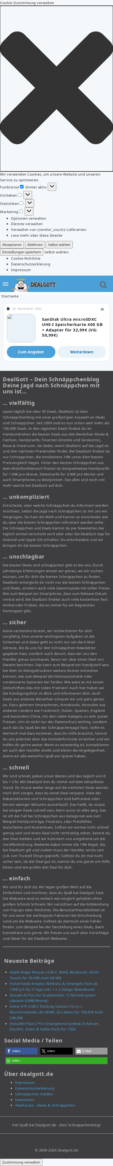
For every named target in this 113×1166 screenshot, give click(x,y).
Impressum (21, 269)
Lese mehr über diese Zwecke (37, 235)
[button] (56, 88)
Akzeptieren (12, 244)
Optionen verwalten (28, 218)
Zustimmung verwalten (21, 1162)
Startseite (9, 296)
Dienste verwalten (27, 223)
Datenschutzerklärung (30, 264)
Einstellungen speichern (21, 252)
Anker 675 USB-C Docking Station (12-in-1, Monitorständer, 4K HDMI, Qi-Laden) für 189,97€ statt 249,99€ (56, 1012)
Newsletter (24, 1099)
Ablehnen (35, 244)
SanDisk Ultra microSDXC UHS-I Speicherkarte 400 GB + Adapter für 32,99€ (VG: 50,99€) (72, 327)
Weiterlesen (82, 351)
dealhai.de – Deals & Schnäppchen (45, 1105)
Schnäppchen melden (34, 1093)
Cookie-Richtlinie (26, 258)
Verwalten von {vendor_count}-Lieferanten (48, 229)
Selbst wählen (59, 244)
